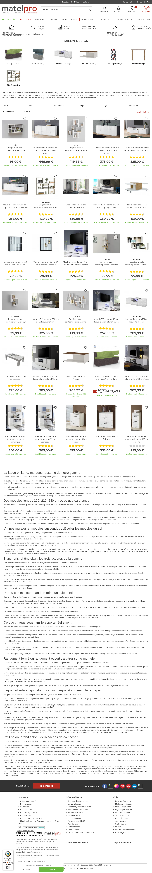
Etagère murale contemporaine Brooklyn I (15, 320)
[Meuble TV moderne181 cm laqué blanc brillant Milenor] (45, 357)
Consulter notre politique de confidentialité (30, 861)
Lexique (118, 827)
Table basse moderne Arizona (76, 377)
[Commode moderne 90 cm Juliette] (106, 418)
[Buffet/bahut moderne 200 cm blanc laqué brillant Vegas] (106, 129)
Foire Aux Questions (123, 801)
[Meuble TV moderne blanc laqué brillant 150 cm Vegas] (15, 186)
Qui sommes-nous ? (28, 801)
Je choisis (26, 869)
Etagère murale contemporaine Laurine (76, 149)
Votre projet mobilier (123, 832)
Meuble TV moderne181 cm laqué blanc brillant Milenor (45, 377)
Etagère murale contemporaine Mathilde (45, 206)
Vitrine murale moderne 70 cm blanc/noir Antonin (15, 263)
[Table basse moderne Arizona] (76, 357)
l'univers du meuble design (95, 773)
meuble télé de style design (16, 641)
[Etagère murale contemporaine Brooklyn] (106, 243)
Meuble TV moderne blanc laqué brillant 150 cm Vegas (15, 206)
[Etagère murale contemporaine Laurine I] (76, 300)
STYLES (14, 34)
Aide (148, 2)
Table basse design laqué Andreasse (15, 377)
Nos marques (25, 815)
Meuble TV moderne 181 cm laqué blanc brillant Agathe (106, 320)
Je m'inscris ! (46, 785)
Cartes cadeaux (74, 827)
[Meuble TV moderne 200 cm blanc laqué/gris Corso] (45, 300)
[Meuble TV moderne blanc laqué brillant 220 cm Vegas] (137, 129)
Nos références (26, 809)
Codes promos (73, 829)
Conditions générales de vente (79, 807)
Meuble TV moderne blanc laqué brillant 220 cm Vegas (136, 149)
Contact (139, 2)
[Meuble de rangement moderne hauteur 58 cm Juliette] (76, 418)
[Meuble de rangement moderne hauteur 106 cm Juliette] (137, 418)
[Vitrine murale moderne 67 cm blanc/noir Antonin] (45, 243)
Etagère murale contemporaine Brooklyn (106, 263)
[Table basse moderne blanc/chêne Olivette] (137, 186)
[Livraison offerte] (115, 27)
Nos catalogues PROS (28, 812)
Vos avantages (120, 821)
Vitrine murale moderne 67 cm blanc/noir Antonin (45, 263)
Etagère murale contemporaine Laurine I (76, 320)
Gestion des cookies (75, 812)
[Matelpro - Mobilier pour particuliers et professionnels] (19, 9)
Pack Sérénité (73, 824)
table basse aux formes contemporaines (21, 635)
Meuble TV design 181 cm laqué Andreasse (136, 320)
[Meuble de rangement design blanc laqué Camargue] (15, 418)
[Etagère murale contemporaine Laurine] (76, 129)
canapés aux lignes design (22, 603)
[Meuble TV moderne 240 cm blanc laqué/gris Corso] (106, 186)
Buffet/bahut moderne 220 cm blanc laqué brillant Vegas (45, 150)
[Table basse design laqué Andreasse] (15, 357)
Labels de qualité (121, 818)
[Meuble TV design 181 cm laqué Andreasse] (137, 300)
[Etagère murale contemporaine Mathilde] (45, 186)
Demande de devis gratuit (78, 801)
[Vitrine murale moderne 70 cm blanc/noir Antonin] (15, 243)
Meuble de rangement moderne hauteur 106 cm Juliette (136, 439)
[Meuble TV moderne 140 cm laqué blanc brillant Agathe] (76, 243)
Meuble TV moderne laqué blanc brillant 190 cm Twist (137, 377)
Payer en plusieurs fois (124, 809)
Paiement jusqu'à (76, 2)
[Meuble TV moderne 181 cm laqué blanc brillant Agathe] (106, 300)
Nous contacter (26, 804)
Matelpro (5, 34)
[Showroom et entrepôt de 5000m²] (12, 27)
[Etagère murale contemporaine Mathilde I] (137, 243)
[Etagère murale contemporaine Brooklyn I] (15, 300)
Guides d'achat (120, 824)
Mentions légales (74, 804)
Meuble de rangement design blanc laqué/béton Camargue (45, 439)
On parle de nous (26, 807)
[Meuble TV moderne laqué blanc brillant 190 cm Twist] (137, 357)
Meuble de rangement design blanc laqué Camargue (15, 439)
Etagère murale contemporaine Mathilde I (137, 263)
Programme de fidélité (76, 821)
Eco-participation (74, 818)
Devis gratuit (127, 2)
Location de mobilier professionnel (81, 832)
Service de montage (123, 815)
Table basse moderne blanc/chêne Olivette (137, 206)
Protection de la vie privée (78, 809)
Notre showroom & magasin (31, 818)
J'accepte (51, 869)
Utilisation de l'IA (74, 815)
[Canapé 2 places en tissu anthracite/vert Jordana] (106, 357)
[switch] (8, 867)
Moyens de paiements (123, 807)
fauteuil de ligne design (15, 653)
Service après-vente (122, 812)
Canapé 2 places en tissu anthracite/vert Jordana (106, 377)
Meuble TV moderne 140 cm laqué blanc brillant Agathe (76, 263)
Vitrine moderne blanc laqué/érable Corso (76, 206)
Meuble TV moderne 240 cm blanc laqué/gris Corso (106, 206)
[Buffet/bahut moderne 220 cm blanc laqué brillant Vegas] (45, 129)
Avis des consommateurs (125, 829)
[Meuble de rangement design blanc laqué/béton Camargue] (45, 418)
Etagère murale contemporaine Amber (15, 149)
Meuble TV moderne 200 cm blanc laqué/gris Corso (46, 320)
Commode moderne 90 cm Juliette (106, 437)
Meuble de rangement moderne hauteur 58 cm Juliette (76, 439)
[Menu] (12, 851)
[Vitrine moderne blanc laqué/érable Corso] (76, 186)
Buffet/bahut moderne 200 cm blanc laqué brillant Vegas (106, 150)
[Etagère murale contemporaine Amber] (15, 129)
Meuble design (25, 34)
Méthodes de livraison (123, 804)
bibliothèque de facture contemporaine (21, 647)
